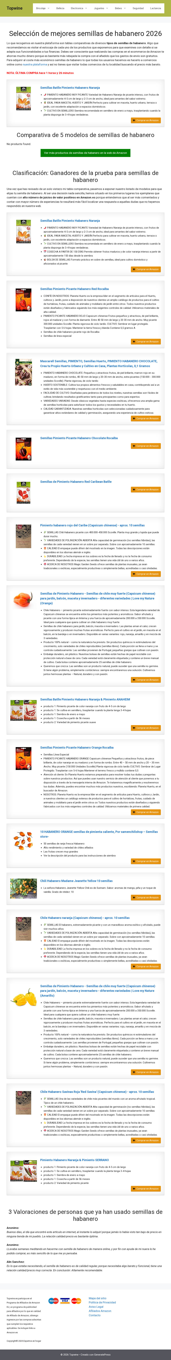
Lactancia (155, 8)
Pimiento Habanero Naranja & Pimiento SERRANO (74, 1160)
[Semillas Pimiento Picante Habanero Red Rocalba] (23, 300)
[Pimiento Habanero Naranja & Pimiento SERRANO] (23, 1171)
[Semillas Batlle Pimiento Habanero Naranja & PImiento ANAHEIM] (23, 710)
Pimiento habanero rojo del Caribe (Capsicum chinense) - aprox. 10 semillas (92, 525)
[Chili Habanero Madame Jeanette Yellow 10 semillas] (23, 889)
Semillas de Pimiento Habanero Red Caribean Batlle (76, 481)
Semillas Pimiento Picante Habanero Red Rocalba (74, 289)
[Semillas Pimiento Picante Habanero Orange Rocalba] (23, 758)
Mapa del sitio (97, 1298)
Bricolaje (41, 8)
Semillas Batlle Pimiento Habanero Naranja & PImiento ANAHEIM (85, 699)
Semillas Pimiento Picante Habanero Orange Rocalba (77, 747)
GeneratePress (102, 1354)
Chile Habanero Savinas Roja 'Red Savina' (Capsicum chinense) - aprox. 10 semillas (97, 1091)
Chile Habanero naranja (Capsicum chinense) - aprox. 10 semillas (85, 918)
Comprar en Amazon (147, 120)
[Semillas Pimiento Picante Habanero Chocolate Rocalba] (23, 449)
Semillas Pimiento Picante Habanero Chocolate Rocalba (79, 438)
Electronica (77, 8)
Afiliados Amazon (100, 1311)
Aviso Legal (96, 1306)
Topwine (15, 8)
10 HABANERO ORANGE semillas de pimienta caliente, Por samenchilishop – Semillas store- (99, 834)
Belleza (60, 8)
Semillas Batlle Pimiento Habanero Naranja (70, 87)
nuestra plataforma (35, 64)
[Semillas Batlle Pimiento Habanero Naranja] (23, 98)
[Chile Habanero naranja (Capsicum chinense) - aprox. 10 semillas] (23, 929)
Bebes (118, 8)
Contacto (95, 1315)
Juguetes (99, 8)
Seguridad (138, 8)
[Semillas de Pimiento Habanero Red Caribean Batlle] (23, 492)
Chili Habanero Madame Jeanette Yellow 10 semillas (76, 881)
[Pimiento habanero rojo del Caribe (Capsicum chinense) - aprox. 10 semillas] (23, 536)
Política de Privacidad (102, 1302)
